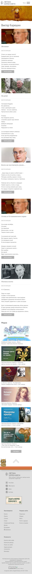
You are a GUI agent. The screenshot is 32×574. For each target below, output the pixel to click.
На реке (4, 96)
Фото (20, 518)
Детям (5, 525)
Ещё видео (16, 451)
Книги (5, 514)
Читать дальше (8, 71)
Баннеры (6, 551)
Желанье (5, 46)
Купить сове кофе (9, 540)
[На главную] (2, 3)
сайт (28, 563)
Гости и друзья (23, 521)
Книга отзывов (23, 523)
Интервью (7, 527)
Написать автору (8, 542)
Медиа (21, 516)
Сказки (6, 518)
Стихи (5, 521)
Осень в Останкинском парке (13, 216)
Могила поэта (7, 282)
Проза (6, 516)
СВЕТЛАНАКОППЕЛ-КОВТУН (9, 3)
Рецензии (22, 514)
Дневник (8, 529)
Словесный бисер (9, 523)
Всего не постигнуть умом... (13, 165)
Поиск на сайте (8, 545)
